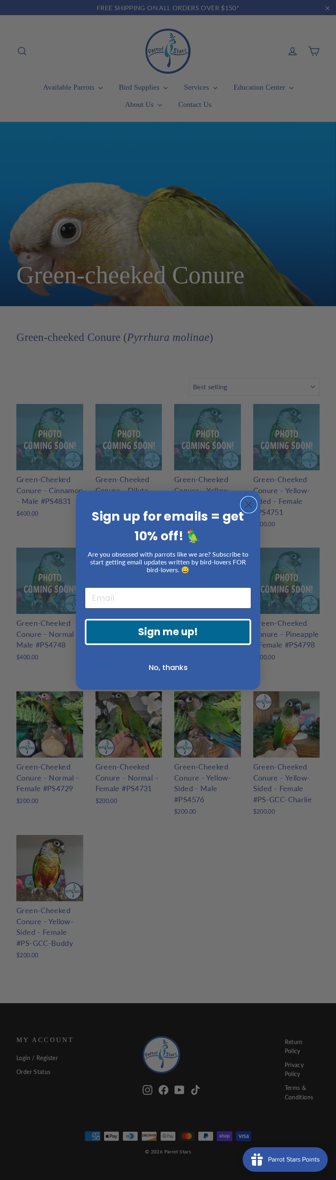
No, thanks (168, 667)
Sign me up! (168, 632)
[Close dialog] (249, 504)
